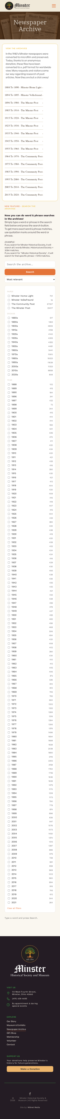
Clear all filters (14, 908)
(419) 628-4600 (19, 998)
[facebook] (30, 1094)
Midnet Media (34, 1107)
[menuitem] (30, 1021)
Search (30, 272)
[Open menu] (54, 6)
